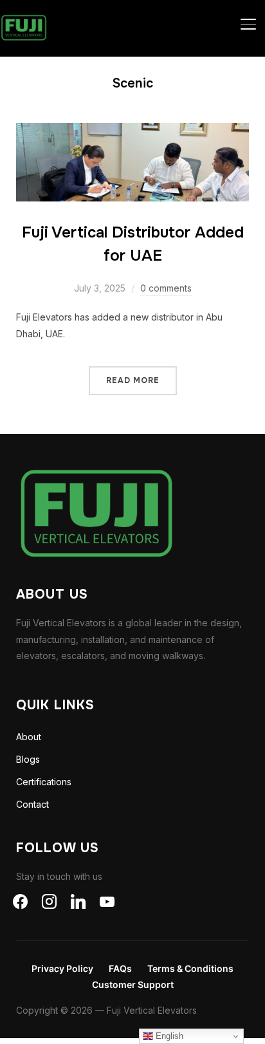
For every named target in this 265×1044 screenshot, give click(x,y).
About (28, 736)
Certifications (43, 781)
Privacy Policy (62, 968)
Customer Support (133, 984)
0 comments (166, 288)
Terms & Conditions (190, 968)
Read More (133, 380)
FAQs (120, 968)
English (168, 1036)
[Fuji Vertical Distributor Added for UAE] (133, 131)
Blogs (28, 759)
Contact (32, 804)
